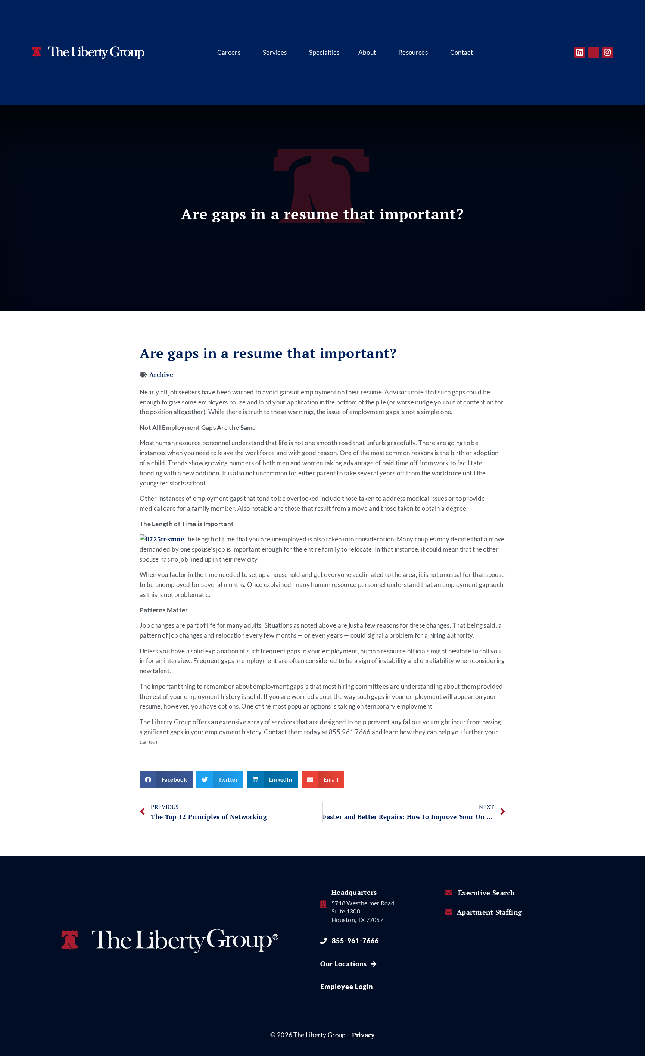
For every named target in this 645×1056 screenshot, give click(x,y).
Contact (461, 52)
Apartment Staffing (489, 912)
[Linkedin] (579, 52)
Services (275, 52)
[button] (166, 779)
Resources (413, 52)
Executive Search (486, 892)
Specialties (324, 52)
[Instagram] (607, 52)
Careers (228, 52)
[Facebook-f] (593, 52)
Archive (161, 375)
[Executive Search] (448, 892)
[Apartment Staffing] (448, 912)
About (367, 52)
